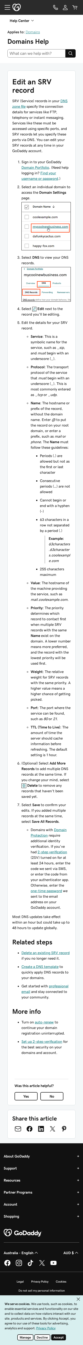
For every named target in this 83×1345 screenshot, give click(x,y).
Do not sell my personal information (41, 1290)
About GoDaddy (17, 1156)
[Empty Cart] (75, 7)
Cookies (61, 1281)
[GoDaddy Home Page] (23, 1233)
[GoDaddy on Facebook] (7, 1265)
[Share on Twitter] (52, 1129)
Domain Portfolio (35, 167)
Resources (12, 1180)
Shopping (11, 1216)
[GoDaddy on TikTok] (30, 1265)
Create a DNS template (40, 966)
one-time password (46, 891)
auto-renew (44, 1022)
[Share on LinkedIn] (41, 1129)
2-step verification (52, 852)
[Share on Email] (18, 1129)
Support (10, 1168)
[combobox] (36, 53)
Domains (33, 32)
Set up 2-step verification (41, 1041)
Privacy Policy (39, 1281)
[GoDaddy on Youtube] (53, 1265)
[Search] (70, 53)
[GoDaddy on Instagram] (19, 1265)
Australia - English (18, 1253)
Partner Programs (18, 1192)
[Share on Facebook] (29, 1129)
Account (10, 1204)
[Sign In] (65, 7)
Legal (20, 1281)
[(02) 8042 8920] (55, 7)
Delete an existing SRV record (45, 953)
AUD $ (68, 1253)
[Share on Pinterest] (64, 1129)
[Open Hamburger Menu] (5, 7)
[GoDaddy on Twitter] (42, 1265)
